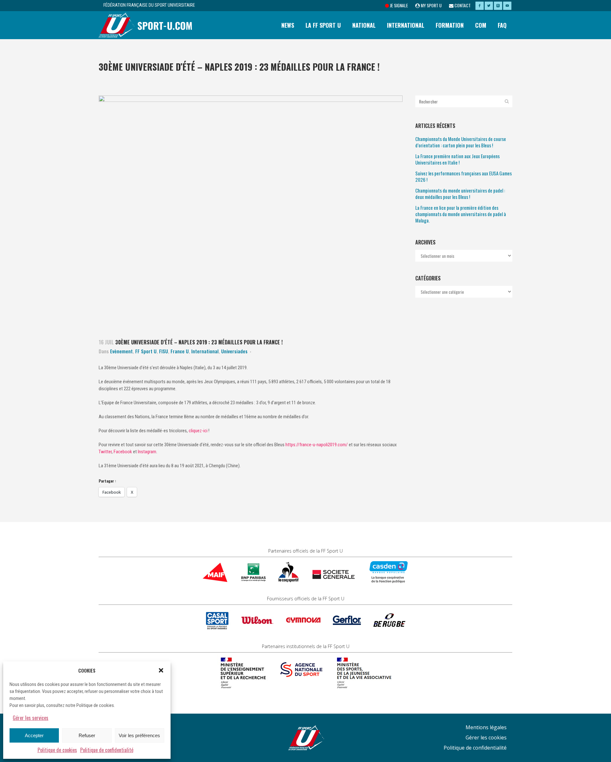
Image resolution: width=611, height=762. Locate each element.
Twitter (105, 452)
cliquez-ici (198, 431)
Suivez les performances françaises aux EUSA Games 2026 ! (463, 176)
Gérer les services (30, 718)
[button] (161, 670)
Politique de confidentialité (106, 750)
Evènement (121, 351)
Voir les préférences (139, 735)
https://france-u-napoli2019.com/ (316, 445)
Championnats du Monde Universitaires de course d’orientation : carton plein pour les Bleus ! (460, 142)
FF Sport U (146, 351)
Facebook (123, 452)
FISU (163, 351)
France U (180, 351)
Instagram (147, 452)
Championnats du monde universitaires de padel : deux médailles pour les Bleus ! (460, 193)
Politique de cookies (57, 750)
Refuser (87, 735)
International (205, 351)
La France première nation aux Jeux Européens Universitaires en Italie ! (457, 159)
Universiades (234, 351)
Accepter (34, 735)
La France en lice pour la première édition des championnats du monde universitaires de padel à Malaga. (460, 214)
